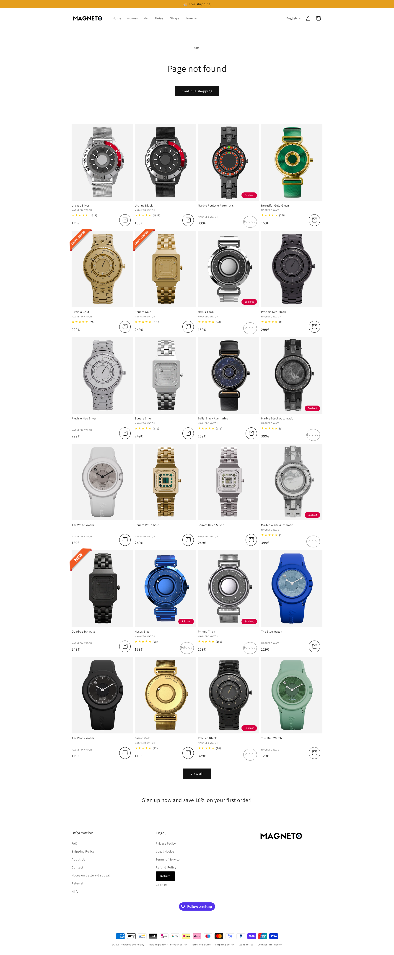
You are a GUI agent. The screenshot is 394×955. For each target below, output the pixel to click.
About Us (78, 859)
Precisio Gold (80, 312)
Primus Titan (206, 631)
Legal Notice (165, 851)
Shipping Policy (83, 851)
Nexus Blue (142, 631)
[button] (318, 18)
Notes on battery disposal (91, 875)
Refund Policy (166, 867)
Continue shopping (197, 91)
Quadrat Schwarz (83, 631)
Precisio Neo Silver (84, 418)
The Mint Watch (271, 738)
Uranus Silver (80, 205)
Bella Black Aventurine (213, 418)
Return (165, 876)
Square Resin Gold (147, 525)
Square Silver (144, 418)
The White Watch (83, 525)
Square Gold (143, 312)
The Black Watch (83, 738)
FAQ (74, 843)
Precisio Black (207, 738)
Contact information (270, 944)
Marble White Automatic (277, 525)
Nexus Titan (206, 312)
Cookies (161, 885)
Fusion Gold (143, 738)
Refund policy (157, 944)
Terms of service (201, 944)
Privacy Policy (166, 843)
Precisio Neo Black (273, 312)
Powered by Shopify (132, 944)
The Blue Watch (271, 631)
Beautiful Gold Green (275, 205)
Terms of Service (168, 859)
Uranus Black (144, 205)
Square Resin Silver (210, 525)
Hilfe (75, 891)
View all (197, 773)
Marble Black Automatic (277, 418)
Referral (77, 883)
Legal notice (245, 944)
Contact (77, 867)
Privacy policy (178, 944)
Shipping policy (224, 944)
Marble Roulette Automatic (216, 205)
